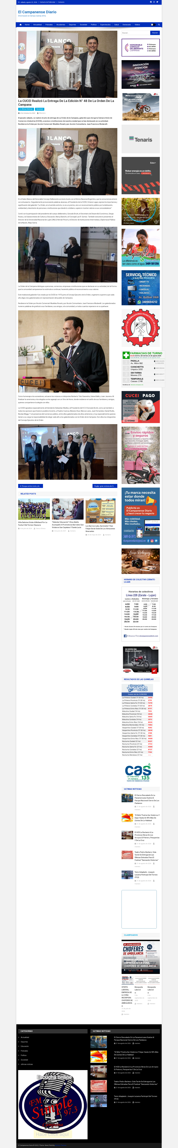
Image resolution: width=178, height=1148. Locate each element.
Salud (116, 25)
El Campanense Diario (37, 12)
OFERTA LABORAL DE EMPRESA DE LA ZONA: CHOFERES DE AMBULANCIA (140, 963)
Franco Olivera (40, 528)
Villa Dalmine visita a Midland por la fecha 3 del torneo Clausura (32, 523)
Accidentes (61, 25)
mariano (42, 113)
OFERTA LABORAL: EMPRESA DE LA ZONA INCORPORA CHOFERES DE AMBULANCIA (127, 995)
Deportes (72, 25)
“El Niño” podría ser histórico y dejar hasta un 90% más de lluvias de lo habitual (147, 817)
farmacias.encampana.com (137, 384)
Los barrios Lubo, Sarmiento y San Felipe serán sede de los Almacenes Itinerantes (100, 528)
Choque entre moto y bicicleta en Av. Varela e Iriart (32, 486)
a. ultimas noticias (26, 109)
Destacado (127, 25)
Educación (25, 1046)
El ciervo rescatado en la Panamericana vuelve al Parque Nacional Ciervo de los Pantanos (147, 799)
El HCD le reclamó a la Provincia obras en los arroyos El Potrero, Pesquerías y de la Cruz (147, 836)
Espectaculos (105, 25)
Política (94, 25)
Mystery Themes (60, 1145)
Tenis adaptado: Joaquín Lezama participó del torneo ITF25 (146, 874)
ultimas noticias (27, 1064)
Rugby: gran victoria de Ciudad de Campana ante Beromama (105, 486)
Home (27, 25)
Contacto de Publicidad (47, 2)
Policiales (49, 25)
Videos (137, 25)
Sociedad (83, 25)
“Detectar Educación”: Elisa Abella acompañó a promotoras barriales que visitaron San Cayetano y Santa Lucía (68, 524)
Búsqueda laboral (139, 988)
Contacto (61, 2)
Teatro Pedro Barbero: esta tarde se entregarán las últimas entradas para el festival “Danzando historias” (147, 856)
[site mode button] (153, 24)
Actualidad (37, 25)
